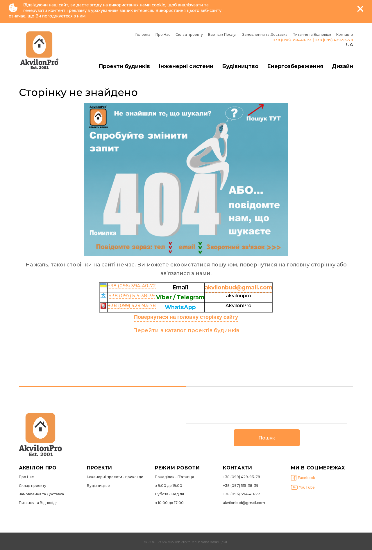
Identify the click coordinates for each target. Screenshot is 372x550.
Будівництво (240, 66)
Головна (142, 35)
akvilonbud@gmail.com (244, 503)
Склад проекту (189, 35)
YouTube (307, 487)
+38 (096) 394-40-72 (292, 40)
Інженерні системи (186, 66)
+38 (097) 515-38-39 (132, 295)
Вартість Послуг (222, 35)
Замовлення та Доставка (264, 35)
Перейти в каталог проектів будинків (186, 330)
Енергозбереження (295, 66)
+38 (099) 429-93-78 (334, 40)
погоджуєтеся (57, 16)
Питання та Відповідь (312, 35)
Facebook (306, 478)
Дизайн (342, 66)
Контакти (344, 35)
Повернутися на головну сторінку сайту (186, 317)
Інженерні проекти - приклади (115, 477)
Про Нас (162, 35)
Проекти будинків (124, 66)
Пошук (266, 438)
